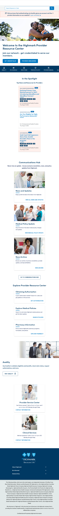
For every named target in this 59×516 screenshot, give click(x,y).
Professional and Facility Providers (30, 103)
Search (52, 8)
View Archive (39, 268)
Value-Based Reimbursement (27, 88)
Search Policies (38, 317)
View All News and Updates (34, 200)
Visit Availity (10, 374)
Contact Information (23, 410)
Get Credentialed (10, 61)
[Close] (53, 13)
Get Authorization (37, 301)
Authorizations (24, 132)
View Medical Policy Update (34, 233)
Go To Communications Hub (29, 277)
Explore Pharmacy (37, 334)
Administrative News (25, 111)
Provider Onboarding (29, 61)
